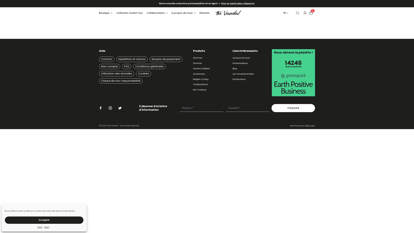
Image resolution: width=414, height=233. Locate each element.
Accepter (44, 220)
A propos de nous (182, 13)
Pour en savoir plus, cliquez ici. (238, 3)
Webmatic (310, 125)
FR (284, 13)
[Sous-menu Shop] (111, 13)
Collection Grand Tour (129, 13)
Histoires (204, 13)
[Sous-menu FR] (286, 13)
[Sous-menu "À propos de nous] (195, 13)
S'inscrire (293, 108)
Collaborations (156, 13)
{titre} (40, 227)
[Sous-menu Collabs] (167, 13)
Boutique (104, 13)
